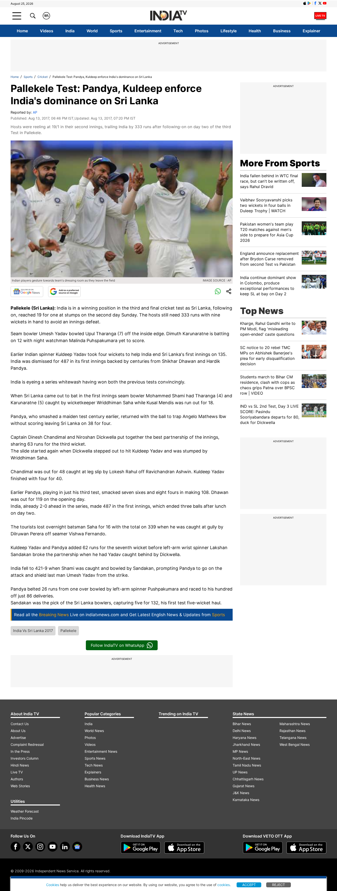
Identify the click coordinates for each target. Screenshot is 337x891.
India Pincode (22, 818)
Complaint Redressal (27, 744)
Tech (178, 30)
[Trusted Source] (64, 291)
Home (22, 30)
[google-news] (77, 847)
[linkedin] (65, 847)
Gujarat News (243, 786)
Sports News (95, 758)
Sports (116, 30)
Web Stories (20, 786)
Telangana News (293, 737)
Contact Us (20, 724)
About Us (18, 731)
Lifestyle (229, 30)
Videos (46, 30)
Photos (201, 30)
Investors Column (24, 758)
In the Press (20, 751)
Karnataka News (246, 800)
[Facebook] (15, 847)
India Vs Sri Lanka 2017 (33, 630)
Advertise (18, 737)
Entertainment (147, 30)
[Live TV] (320, 15)
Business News (97, 779)
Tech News (94, 765)
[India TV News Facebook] (315, 3)
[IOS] (304, 3)
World (92, 30)
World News (94, 731)
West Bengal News (295, 744)
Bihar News (242, 724)
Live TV (17, 772)
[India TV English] (168, 16)
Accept (249, 885)
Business (282, 30)
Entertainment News (101, 751)
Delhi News (242, 731)
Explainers (93, 772)
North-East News (246, 758)
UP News (240, 772)
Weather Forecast (25, 811)
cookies (223, 885)
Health (255, 30)
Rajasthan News (292, 731)
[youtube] (52, 847)
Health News (95, 786)
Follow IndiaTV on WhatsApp (117, 645)
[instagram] (40, 847)
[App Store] (184, 848)
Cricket (42, 77)
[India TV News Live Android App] (141, 848)
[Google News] (27, 291)
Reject (278, 885)
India (70, 30)
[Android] (309, 3)
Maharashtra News (295, 724)
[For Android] (263, 848)
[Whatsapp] (218, 291)
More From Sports (280, 163)
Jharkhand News (246, 744)
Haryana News (244, 737)
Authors (17, 779)
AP (35, 112)
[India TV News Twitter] (320, 3)
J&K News (241, 793)
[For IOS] (306, 848)
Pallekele (68, 630)
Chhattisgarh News (248, 779)
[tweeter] (28, 847)
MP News (240, 751)
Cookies (52, 885)
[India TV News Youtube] (324, 3)
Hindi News (20, 765)
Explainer (311, 30)
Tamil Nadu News (247, 765)
